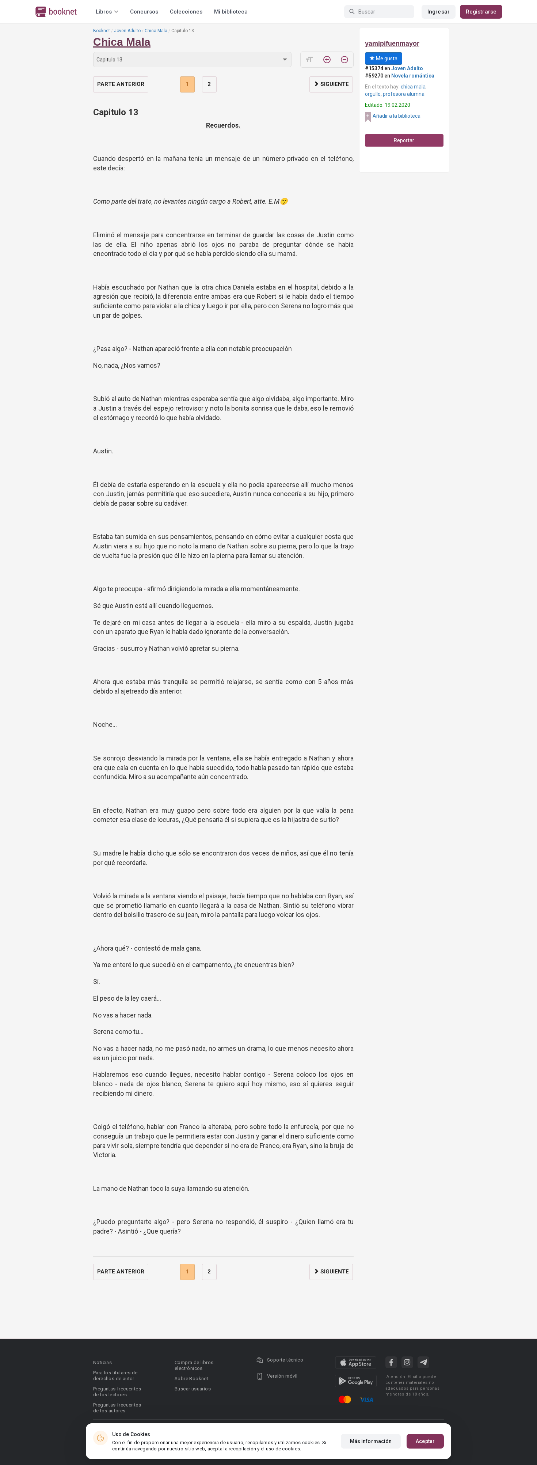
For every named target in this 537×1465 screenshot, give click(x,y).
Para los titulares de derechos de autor (115, 1375)
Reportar (404, 140)
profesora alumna (403, 94)
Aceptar (425, 1441)
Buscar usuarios (193, 1389)
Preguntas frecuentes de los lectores (117, 1391)
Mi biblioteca (231, 11)
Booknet (101, 30)
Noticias (102, 1362)
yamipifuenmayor (392, 43)
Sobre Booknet (191, 1378)
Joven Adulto (127, 30)
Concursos (144, 11)
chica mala (413, 87)
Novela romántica (412, 76)
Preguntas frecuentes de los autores (117, 1407)
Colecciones (186, 11)
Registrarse (481, 11)
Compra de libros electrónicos (194, 1365)
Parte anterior (120, 84)
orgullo (373, 94)
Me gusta (386, 58)
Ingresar (438, 11)
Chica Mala (156, 30)
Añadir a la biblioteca (396, 116)
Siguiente (334, 84)
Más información (371, 1441)
